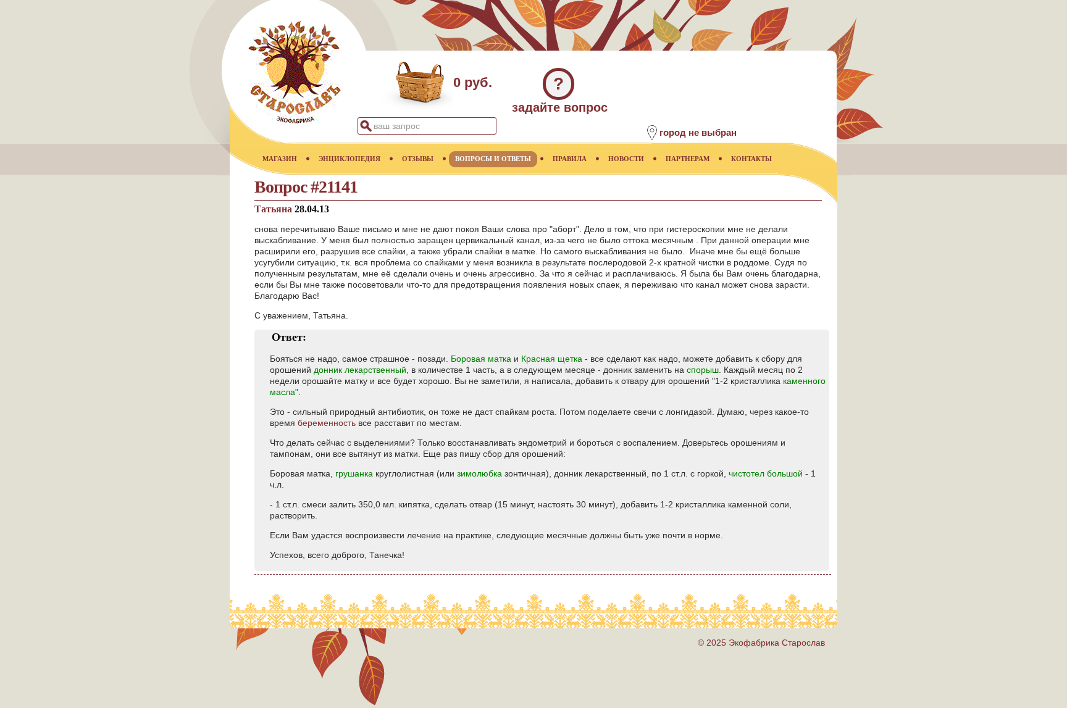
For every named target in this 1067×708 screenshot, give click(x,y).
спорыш (703, 370)
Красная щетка (551, 359)
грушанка (354, 473)
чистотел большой (766, 473)
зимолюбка (479, 473)
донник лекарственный (360, 370)
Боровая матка (481, 359)
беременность (327, 423)
